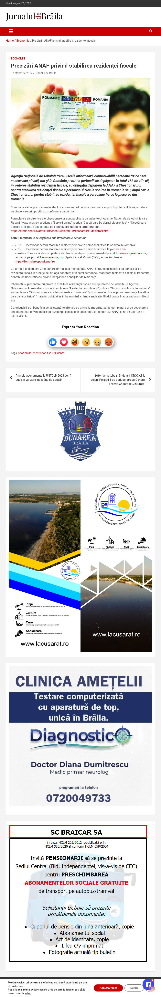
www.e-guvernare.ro (133, 253)
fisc (49, 353)
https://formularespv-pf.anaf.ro (35, 261)
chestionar (39, 353)
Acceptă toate (108, 988)
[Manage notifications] (152, 988)
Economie (18, 58)
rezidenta (58, 353)
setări (28, 993)
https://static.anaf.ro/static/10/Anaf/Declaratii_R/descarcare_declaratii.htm (60, 231)
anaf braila (24, 353)
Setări (134, 988)
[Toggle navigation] (11, 31)
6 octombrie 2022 (22, 73)
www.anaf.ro (50, 257)
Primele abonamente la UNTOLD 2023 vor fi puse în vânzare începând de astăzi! (43, 377)
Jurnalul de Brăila (45, 73)
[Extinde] (147, 671)
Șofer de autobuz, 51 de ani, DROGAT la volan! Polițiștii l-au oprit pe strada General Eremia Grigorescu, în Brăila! (118, 380)
